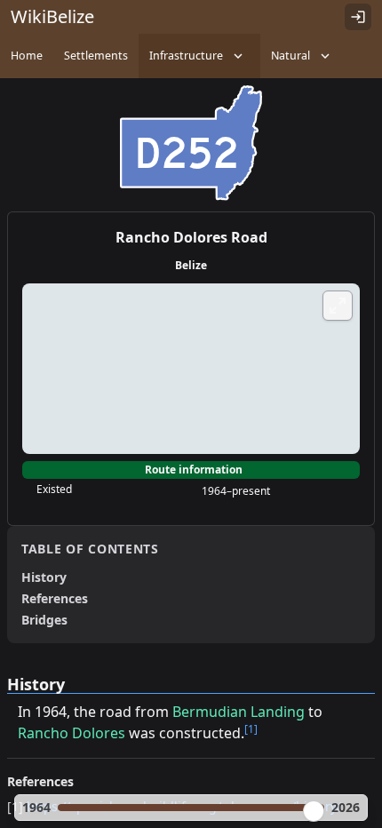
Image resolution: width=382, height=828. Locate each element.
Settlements (96, 55)
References (54, 598)
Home (27, 55)
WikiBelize (52, 16)
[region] (191, 368)
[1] (251, 728)
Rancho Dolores (71, 733)
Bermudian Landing (238, 711)
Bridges (44, 619)
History (44, 577)
